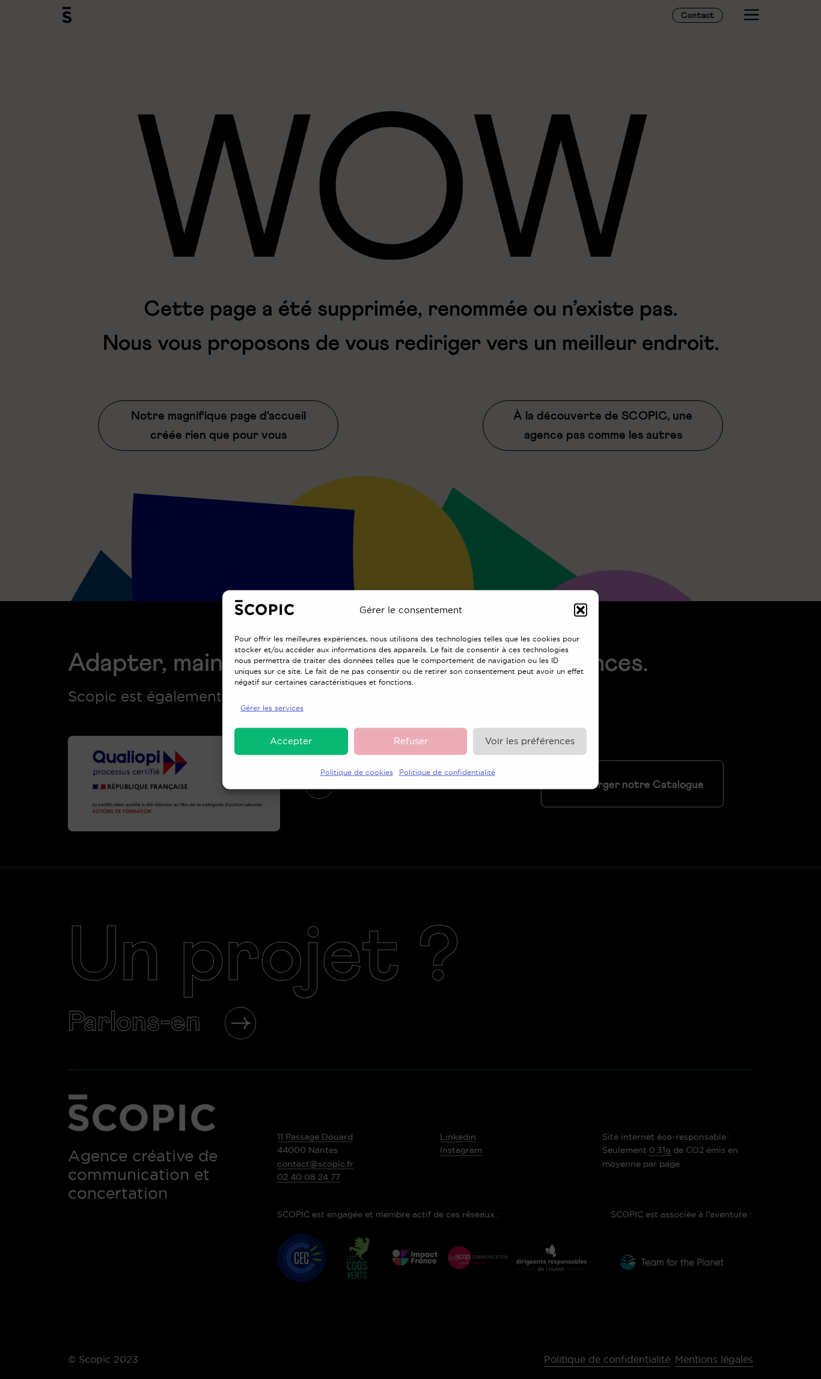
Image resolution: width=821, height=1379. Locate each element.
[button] (581, 610)
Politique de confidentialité (447, 771)
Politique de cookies (356, 771)
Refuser (411, 741)
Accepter (291, 741)
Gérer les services (272, 707)
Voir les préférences (530, 741)
